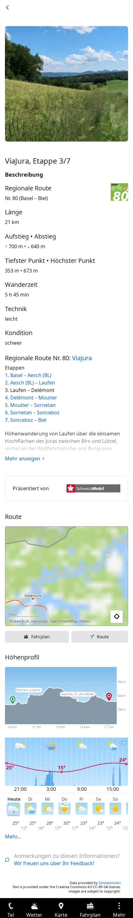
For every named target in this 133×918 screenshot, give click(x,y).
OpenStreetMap (63, 621)
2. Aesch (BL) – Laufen (30, 382)
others (84, 621)
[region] (66, 576)
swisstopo (39, 621)
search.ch (20, 621)
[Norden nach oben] (99, 617)
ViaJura (82, 358)
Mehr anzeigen (22, 458)
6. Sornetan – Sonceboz (32, 412)
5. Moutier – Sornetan (30, 405)
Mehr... (12, 836)
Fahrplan (40, 637)
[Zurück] (7, 7)
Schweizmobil (110, 882)
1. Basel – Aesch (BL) (28, 375)
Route (103, 637)
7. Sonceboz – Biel (25, 420)
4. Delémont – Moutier (31, 397)
